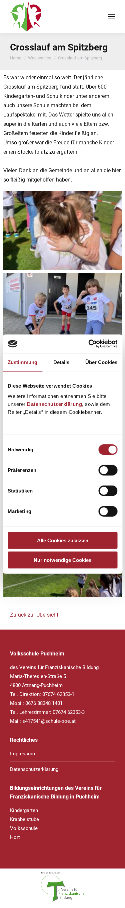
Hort (15, 837)
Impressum (22, 754)
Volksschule (24, 828)
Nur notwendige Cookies (62, 560)
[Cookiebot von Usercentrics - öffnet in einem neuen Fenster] (89, 344)
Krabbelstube (24, 819)
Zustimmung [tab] (22, 362)
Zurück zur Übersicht (34, 615)
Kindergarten (24, 810)
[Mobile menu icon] (111, 16)
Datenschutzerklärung (54, 404)
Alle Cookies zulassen (62, 540)
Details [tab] (61, 362)
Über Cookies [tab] (101, 362)
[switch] (107, 470)
